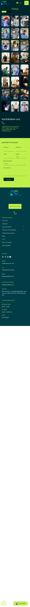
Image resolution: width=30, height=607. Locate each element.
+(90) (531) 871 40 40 (8, 276)
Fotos (3, 239)
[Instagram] (8, 257)
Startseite (4, 223)
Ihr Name (6, 147)
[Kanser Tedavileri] (23, 226)
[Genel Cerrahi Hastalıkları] (23, 229)
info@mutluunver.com (8, 263)
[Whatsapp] (3, 257)
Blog (3, 236)
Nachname (19, 147)
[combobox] (15, 163)
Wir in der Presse (6, 242)
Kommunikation (6, 245)
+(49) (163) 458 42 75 (8, 285)
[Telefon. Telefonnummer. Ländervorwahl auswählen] (18, 157)
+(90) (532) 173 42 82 (8, 270)
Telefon (18, 154)
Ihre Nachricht (7, 167)
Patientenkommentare (8, 233)
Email (5, 154)
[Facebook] (5, 257)
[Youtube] (10, 257)
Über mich (5, 220)
